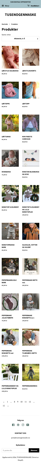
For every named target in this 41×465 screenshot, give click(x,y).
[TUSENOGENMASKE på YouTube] (27, 425)
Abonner (34, 450)
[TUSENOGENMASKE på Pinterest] (18, 425)
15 (4, 405)
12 (30, 401)
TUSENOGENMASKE (20, 15)
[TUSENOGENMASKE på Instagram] (23, 425)
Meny (6, 6)
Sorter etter (6, 34)
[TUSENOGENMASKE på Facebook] (13, 425)
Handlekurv (34, 6)
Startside (5, 24)
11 (26, 401)
